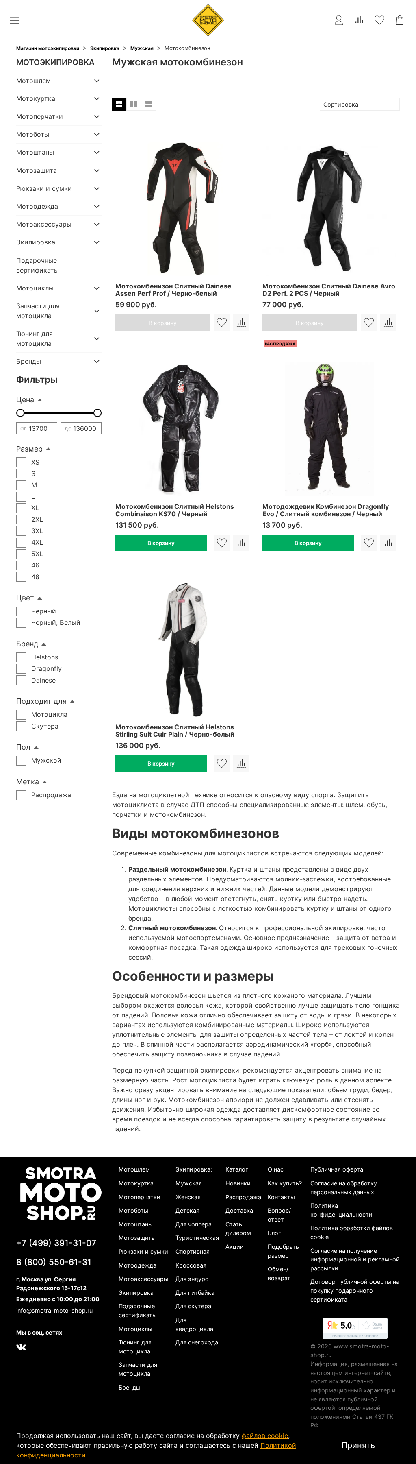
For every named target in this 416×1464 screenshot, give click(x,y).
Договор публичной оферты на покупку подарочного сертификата (354, 1290)
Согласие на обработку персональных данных (343, 1188)
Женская (188, 1196)
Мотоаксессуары (44, 224)
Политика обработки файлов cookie (351, 1232)
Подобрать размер (283, 1251)
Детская (187, 1210)
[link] (355, 1330)
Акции (234, 1246)
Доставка (239, 1210)
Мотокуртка (35, 98)
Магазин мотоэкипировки (47, 48)
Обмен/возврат (279, 1273)
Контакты (281, 1196)
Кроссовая (191, 1265)
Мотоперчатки (39, 116)
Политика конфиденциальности (341, 1210)
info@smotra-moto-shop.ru (54, 1310)
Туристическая (197, 1237)
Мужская (142, 48)
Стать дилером (238, 1229)
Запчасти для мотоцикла (38, 311)
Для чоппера (194, 1224)
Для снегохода (197, 1342)
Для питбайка (195, 1292)
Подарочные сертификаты (37, 265)
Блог (274, 1232)
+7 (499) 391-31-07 (56, 1243)
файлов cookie (265, 1435)
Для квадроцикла (194, 1324)
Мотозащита (36, 170)
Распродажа (243, 1196)
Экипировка (104, 48)
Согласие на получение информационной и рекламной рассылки (355, 1259)
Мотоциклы (35, 288)
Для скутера (193, 1306)
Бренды (28, 361)
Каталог (236, 1169)
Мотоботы (32, 134)
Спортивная (193, 1251)
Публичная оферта (336, 1169)
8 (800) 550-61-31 (53, 1262)
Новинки (238, 1183)
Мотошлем (33, 80)
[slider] (20, 413)
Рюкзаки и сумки (44, 188)
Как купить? (285, 1183)
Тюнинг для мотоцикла (34, 338)
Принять (358, 1445)
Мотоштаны (35, 152)
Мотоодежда (37, 206)
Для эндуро (192, 1278)
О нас (276, 1169)
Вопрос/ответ (279, 1215)
